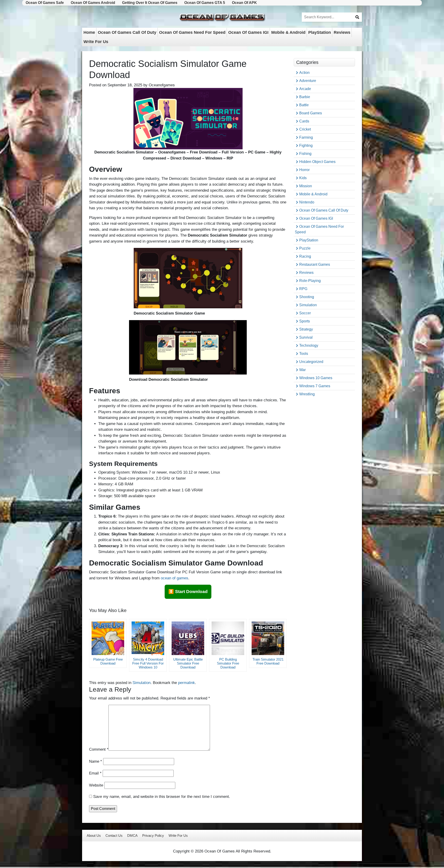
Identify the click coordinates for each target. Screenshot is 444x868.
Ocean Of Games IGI (248, 32)
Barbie (304, 97)
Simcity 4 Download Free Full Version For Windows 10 (148, 663)
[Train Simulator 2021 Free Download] (268, 638)
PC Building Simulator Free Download (228, 663)
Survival (306, 337)
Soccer (305, 313)
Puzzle (305, 248)
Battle (304, 105)
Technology (308, 345)
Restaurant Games (314, 264)
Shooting (306, 297)
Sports (304, 321)
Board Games (310, 113)
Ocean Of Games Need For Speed (192, 32)
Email (95, 773)
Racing (305, 256)
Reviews (342, 32)
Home (89, 32)
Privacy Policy (153, 835)
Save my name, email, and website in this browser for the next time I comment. (161, 796)
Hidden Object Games (317, 162)
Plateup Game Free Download (108, 661)
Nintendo (306, 202)
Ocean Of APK (244, 3)
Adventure (307, 81)
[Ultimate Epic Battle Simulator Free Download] (188, 638)
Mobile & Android (288, 32)
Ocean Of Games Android (93, 3)
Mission (305, 186)
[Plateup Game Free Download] (108, 638)
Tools (303, 354)
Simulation (142, 683)
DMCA (132, 835)
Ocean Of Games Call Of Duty (127, 32)
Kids (303, 178)
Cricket (305, 129)
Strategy (306, 329)
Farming (306, 137)
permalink (186, 683)
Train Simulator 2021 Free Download (268, 661)
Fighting (306, 145)
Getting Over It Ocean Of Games (149, 3)
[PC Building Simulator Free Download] (228, 638)
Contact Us (114, 835)
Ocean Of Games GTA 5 (204, 3)
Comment (98, 749)
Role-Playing (310, 281)
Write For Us (95, 41)
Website (96, 785)
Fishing (305, 154)
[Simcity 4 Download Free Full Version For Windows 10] (148, 638)
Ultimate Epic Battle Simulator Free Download (188, 663)
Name (95, 761)
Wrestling (307, 394)
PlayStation (319, 32)
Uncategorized (311, 362)
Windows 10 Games (315, 378)
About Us (94, 835)
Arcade (305, 89)
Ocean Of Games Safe (45, 3)
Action (304, 73)
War (302, 370)
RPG (303, 289)
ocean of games (174, 578)
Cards (304, 121)
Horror (304, 170)
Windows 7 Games (314, 386)
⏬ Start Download (188, 591)
